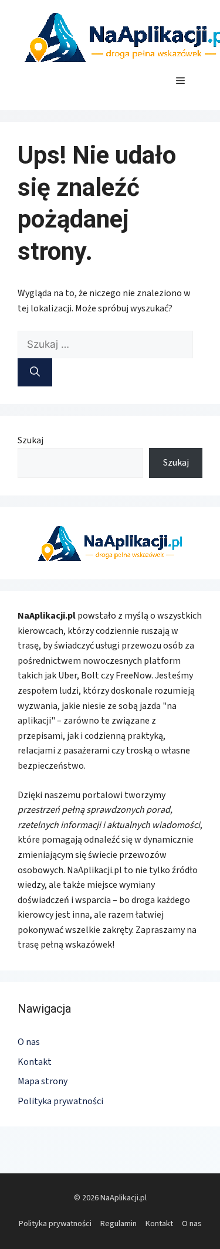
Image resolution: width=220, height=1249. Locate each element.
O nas (29, 1042)
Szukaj (30, 440)
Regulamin (118, 1223)
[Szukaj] (35, 372)
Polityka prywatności (60, 1101)
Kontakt (35, 1061)
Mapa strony (42, 1081)
